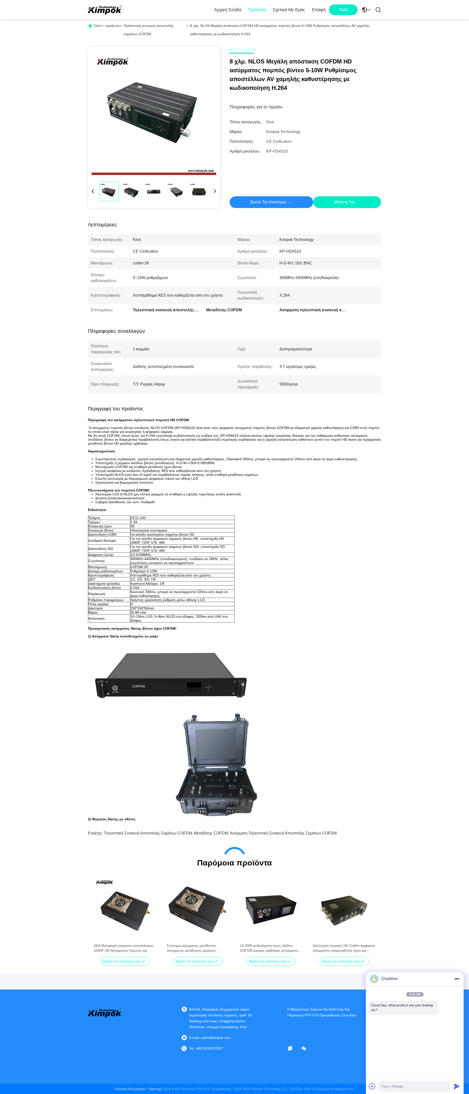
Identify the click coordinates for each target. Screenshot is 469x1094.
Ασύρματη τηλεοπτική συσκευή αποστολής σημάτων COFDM (283, 833)
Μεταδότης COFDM (211, 833)
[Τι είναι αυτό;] (293, 1048)
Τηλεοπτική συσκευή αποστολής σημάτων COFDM (148, 833)
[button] (100, 917)
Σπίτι (97, 26)
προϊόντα (112, 26)
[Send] (457, 1086)
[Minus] (457, 979)
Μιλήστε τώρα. (347, 202)
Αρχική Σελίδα (227, 10)
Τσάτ (343, 9)
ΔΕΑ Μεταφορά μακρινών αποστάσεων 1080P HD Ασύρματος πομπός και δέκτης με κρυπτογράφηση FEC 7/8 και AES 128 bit (124, 948)
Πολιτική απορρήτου (130, 1089)
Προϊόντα (257, 10)
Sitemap (155, 1089)
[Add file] (372, 1086)
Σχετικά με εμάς (289, 10)
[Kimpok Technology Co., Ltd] (105, 10)
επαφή (319, 10)
